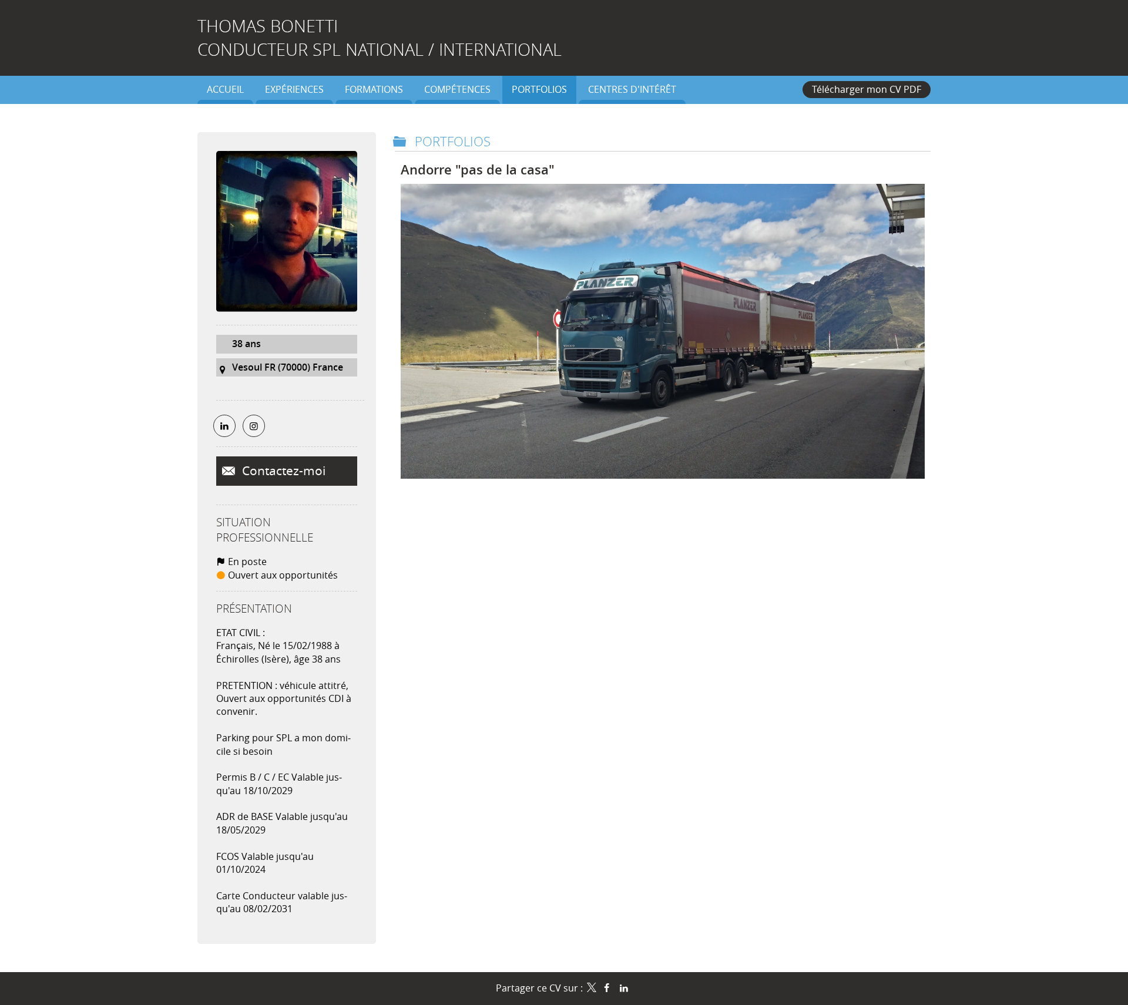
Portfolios (453, 141)
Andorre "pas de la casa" (478, 170)
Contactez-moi (282, 470)
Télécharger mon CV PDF (866, 89)
